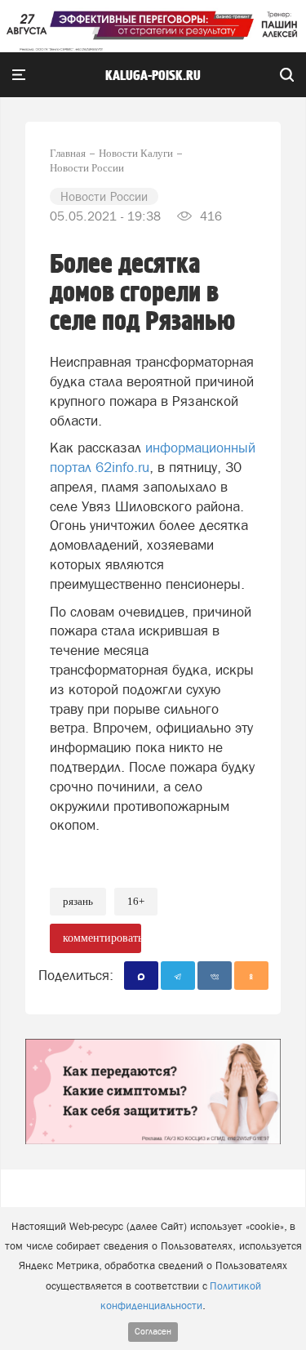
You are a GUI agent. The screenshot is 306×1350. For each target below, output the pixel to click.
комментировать (102, 938)
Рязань (78, 901)
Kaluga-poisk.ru (153, 76)
